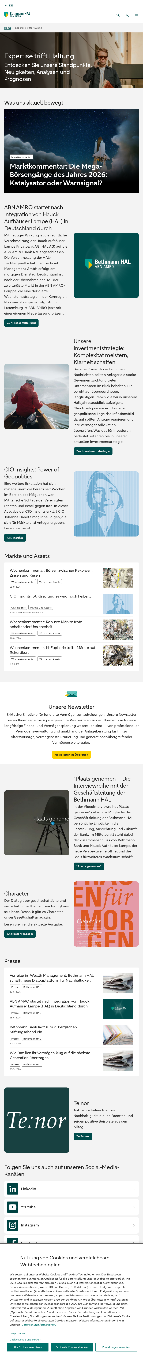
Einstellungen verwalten (116, 1347)
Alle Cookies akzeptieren (28, 1347)
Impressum (18, 1333)
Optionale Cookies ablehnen (72, 1347)
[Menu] (136, 15)
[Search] (118, 15)
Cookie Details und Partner (25, 1339)
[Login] (127, 15)
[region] (71, 1299)
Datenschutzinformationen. (38, 1325)
